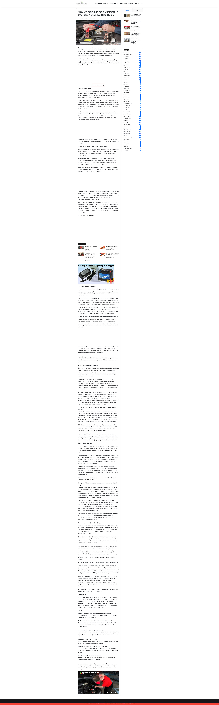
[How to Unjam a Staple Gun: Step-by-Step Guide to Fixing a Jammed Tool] (127, 28)
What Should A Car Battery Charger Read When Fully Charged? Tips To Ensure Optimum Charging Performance (90, 256)
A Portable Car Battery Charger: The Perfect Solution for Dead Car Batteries (112, 255)
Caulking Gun (126, 82)
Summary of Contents (97, 85)
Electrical (130, 3)
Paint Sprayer (126, 58)
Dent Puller (126, 144)
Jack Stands (126, 135)
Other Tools (137, 3)
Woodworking (114, 3)
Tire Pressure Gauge (128, 141)
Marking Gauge (127, 111)
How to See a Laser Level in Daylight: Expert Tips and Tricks (136, 15)
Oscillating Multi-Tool (128, 103)
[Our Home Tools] (81, 3)
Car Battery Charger (128, 137)
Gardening (105, 3)
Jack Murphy (81, 18)
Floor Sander (126, 86)
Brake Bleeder (126, 139)
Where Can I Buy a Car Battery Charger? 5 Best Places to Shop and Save (91, 248)
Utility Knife (126, 77)
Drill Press (126, 60)
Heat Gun (126, 69)
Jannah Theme (86, 703)
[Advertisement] (98, 75)
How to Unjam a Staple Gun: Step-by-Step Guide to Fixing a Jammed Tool (136, 28)
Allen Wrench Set (127, 114)
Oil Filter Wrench (127, 146)
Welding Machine (127, 67)
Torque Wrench (127, 133)
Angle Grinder (126, 62)
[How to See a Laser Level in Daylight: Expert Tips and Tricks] (127, 15)
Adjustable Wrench (127, 101)
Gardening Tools (127, 116)
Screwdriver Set (127, 90)
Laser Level (126, 73)
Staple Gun (126, 65)
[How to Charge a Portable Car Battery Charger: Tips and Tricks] (102, 247)
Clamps (125, 79)
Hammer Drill (126, 71)
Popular (127, 10)
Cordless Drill (126, 56)
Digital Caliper (126, 107)
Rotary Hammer (127, 97)
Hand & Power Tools (128, 54)
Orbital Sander (127, 75)
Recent (137, 10)
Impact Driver (126, 63)
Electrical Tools (127, 122)
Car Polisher (126, 142)
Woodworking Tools (127, 126)
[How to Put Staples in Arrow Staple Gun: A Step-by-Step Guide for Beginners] (127, 40)
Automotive (98, 3)
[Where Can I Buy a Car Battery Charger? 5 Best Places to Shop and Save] (81, 247)
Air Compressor (127, 131)
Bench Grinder (127, 92)
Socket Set (126, 94)
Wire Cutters (126, 84)
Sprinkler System (127, 118)
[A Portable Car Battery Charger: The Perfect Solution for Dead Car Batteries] (102, 254)
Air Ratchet (126, 150)
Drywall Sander (127, 105)
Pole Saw (126, 120)
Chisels (125, 127)
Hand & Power (122, 3)
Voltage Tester (127, 124)
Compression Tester (128, 148)
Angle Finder (126, 99)
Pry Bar (125, 109)
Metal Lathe (126, 88)
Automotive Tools (127, 129)
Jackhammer (126, 80)
